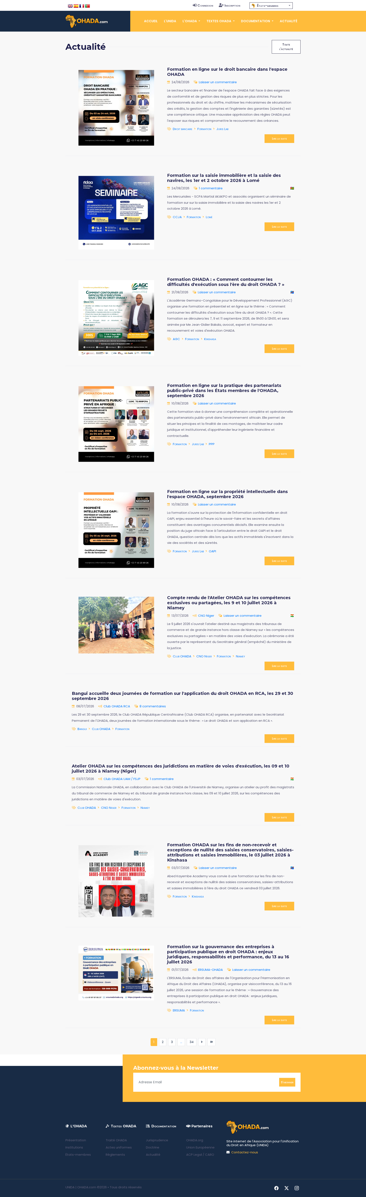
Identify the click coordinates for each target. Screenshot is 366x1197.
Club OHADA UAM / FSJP (122, 779)
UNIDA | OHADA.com (80, 1187)
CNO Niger (206, 615)
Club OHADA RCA (117, 706)
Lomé (209, 217)
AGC (176, 339)
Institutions (74, 1147)
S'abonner (287, 1082)
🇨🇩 (292, 292)
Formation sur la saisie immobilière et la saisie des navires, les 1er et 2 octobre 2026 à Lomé (224, 178)
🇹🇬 (292, 188)
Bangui (82, 729)
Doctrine (152, 1147)
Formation (204, 129)
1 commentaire (211, 188)
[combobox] (271, 5)
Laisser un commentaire (218, 82)
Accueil (151, 21)
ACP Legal (194, 1154)
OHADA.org (194, 1140)
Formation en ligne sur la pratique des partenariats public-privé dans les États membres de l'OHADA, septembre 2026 (224, 390)
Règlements (115, 1154)
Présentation (75, 1140)
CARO (209, 1154)
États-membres (78, 1154)
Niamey (240, 656)
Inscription (232, 5)
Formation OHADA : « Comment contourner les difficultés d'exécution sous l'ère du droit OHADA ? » (225, 282)
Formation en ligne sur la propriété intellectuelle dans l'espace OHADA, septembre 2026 (227, 494)
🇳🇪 (292, 615)
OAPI (212, 551)
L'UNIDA (170, 21)
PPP (212, 444)
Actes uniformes (119, 1147)
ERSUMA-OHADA (210, 969)
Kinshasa (210, 339)
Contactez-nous (244, 1152)
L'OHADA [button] (190, 21)
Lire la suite (279, 138)
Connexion (205, 5)
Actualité (288, 21)
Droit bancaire (182, 129)
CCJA (177, 217)
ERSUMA (179, 1010)
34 (192, 1042)
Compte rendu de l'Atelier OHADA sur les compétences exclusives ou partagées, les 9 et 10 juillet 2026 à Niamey (229, 602)
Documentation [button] (256, 21)
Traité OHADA (116, 1140)
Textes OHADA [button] (219, 21)
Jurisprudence (157, 1140)
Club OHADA (182, 656)
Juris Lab (222, 129)
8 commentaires (153, 706)
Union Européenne (200, 1147)
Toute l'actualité (286, 46)
